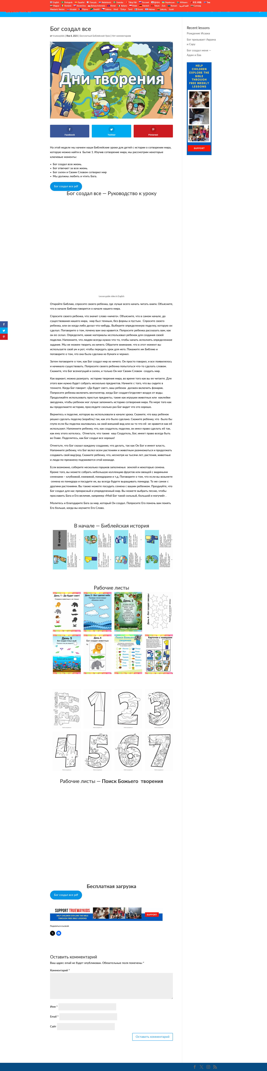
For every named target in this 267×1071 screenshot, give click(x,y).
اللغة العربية (184, 6)
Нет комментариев (121, 36)
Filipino (84, 9)
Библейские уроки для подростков (217, 11)
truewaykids (58, 36)
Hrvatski (72, 9)
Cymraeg (197, 6)
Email (54, 1016)
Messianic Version (57, 9)
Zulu (163, 6)
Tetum (156, 6)
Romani (173, 6)
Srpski (171, 9)
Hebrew (151, 9)
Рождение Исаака (198, 33)
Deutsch (145, 6)
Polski (134, 6)
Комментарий (60, 970)
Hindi (116, 9)
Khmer (113, 6)
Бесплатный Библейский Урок (173, 11)
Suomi (140, 9)
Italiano (124, 6)
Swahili (96, 9)
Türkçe (123, 9)
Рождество (249, 11)
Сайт (53, 1026)
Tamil (130, 9)
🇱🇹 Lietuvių (162, 9)
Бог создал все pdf (66, 186)
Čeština (108, 9)
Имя (54, 1006)
